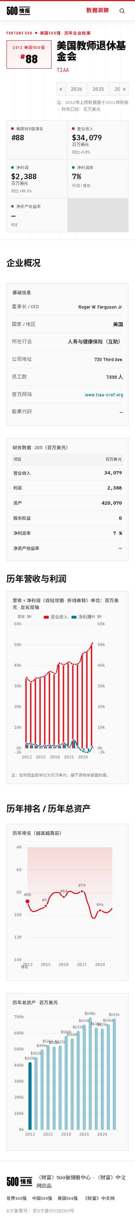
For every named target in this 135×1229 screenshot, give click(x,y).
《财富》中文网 (98, 1198)
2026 (76, 89)
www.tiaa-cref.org (104, 394)
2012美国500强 (29, 47)
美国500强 (68, 1198)
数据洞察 (97, 10)
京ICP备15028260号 (53, 1211)
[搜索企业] (122, 10)
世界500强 (16, 1198)
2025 (98, 89)
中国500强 (42, 1198)
